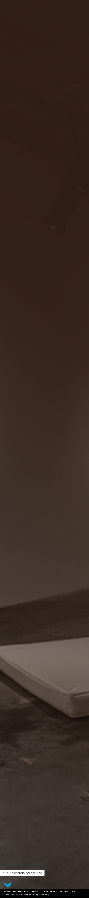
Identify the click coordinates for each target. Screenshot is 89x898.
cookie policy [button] (44, 894)
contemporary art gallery (22, 873)
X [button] (83, 893)
